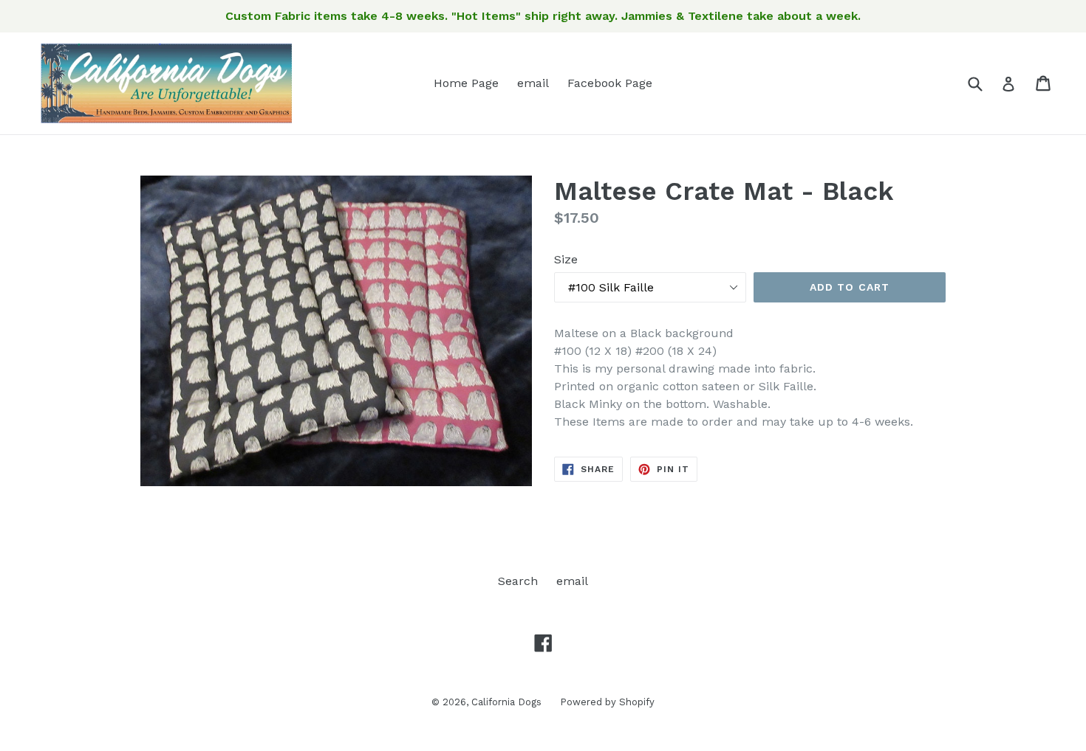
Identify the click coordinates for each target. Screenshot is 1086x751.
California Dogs (506, 701)
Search (518, 581)
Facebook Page (609, 83)
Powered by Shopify (607, 701)
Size (566, 259)
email (533, 83)
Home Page (466, 83)
